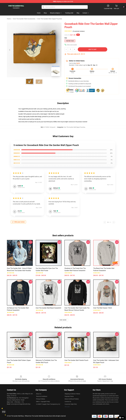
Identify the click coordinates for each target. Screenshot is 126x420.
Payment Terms (69, 396)
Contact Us (68, 401)
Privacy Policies (40, 399)
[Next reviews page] (113, 222)
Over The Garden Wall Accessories (24, 19)
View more (63, 320)
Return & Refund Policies (72, 399)
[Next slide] (59, 50)
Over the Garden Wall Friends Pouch (76, 360)
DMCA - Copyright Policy (43, 401)
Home (9, 19)
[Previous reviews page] (104, 222)
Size (65, 38)
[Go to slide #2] (39, 81)
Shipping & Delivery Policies (72, 394)
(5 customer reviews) (79, 31)
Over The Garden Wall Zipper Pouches (49, 19)
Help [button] (123, 417)
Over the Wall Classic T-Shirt (102, 308)
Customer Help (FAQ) (71, 404)
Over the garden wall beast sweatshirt (48, 308)
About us (38, 394)
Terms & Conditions (41, 396)
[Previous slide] (10, 50)
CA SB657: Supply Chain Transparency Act (48, 404)
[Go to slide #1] (29, 81)
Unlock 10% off (3, 412)
